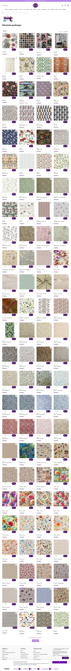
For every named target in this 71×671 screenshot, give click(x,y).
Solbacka (38, 173)
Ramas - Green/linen (22, 197)
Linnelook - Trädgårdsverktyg (59, 583)
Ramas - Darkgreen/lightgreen (42, 197)
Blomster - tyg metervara (6, 342)
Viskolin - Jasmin (40, 510)
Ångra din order (5, 657)
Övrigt (60, 9)
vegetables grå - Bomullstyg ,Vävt (25, 269)
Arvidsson (20, 99)
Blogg (22, 650)
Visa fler (35, 640)
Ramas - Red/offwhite (23, 438)
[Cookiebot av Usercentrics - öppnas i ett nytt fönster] (6, 669)
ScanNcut (52, 9)
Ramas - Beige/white (5, 390)
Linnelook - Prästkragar (58, 559)
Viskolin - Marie (5, 510)
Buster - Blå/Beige (40, 125)
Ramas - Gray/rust (22, 366)
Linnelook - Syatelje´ (22, 486)
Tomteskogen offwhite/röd (41, 221)
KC (54, 244)
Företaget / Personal (24, 657)
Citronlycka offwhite (40, 76)
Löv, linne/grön (39, 631)
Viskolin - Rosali (56, 510)
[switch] (30, 669)
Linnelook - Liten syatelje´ (6, 486)
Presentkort (64, 9)
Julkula (20, 221)
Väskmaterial (44, 9)
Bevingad (38, 100)
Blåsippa (55, 631)
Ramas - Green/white (40, 390)
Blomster (3, 221)
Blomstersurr (4, 149)
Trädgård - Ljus (56, 100)
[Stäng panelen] (69, 661)
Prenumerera (65, 657)
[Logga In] (62, 5)
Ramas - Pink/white (40, 438)
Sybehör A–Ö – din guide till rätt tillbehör (40, 654)
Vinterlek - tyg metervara (6, 245)
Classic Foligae (5, 630)
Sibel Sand (4, 76)
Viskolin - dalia (56, 486)
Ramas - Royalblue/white (41, 414)
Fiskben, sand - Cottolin (58, 293)
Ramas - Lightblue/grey (58, 414)
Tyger (31, 9)
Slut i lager (15, 627)
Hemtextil (39, 9)
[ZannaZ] (35, 5)
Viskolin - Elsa (21, 559)
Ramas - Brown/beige (23, 245)
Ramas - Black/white (5, 366)
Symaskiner (16, 9)
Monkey (55, 76)
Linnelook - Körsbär (22, 583)
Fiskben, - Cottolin (22, 293)
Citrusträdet (56, 173)
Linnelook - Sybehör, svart (41, 462)
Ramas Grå (4, 125)
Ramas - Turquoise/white (58, 390)
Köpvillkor (4, 650)
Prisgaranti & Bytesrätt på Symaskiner (8, 652)
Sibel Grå (55, 52)
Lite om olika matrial (37, 659)
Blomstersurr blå (5, 173)
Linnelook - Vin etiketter (41, 486)
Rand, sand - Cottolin (5, 293)
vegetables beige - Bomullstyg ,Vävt (8, 269)
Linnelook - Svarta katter (23, 607)
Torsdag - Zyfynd (36, 656)
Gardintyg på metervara (18, 12)
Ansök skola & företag (24, 654)
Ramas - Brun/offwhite (57, 438)
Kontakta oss (4, 659)
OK (59, 662)
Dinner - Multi (21, 631)
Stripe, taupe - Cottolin (40, 269)
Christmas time (39, 52)
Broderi (28, 9)
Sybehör (34, 9)
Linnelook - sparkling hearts (7, 462)
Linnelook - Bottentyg (6, 607)
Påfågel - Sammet (22, 462)
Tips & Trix (35, 657)
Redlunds (20, 220)
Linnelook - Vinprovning (58, 462)
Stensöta (21, 76)
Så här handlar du (5, 654)
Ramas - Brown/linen (40, 342)
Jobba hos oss (23, 652)
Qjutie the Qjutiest (36, 652)
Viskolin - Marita (22, 510)
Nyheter (6, 9)
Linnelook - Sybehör (57, 607)
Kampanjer (11, 9)
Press (49, 9)
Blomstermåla (4, 197)
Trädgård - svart (39, 149)
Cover (24, 9)
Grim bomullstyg (56, 149)
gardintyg (3, 100)
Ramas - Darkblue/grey (6, 414)
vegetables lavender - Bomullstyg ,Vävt (43, 245)
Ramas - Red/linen (5, 438)
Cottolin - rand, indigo (40, 607)
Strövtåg (20, 149)
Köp (13, 49)
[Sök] (3, 5)
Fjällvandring (21, 100)
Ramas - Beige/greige (57, 366)
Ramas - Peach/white (57, 342)
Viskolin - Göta (4, 559)
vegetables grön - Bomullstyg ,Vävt (60, 245)
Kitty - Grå (55, 125)
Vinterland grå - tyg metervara (59, 221)
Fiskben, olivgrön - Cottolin (41, 293)
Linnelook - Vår (39, 583)
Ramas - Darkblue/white (23, 414)
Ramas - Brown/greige (23, 342)
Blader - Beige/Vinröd (23, 125)
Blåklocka (21, 173)
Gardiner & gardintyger (11, 12)
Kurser (56, 9)
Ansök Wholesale (24, 656)
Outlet (34, 650)
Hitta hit (3, 656)
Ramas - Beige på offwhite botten (59, 197)
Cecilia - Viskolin (57, 269)
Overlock (20, 9)
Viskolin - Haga (39, 559)
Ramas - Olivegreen (22, 390)
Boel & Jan (55, 51)
